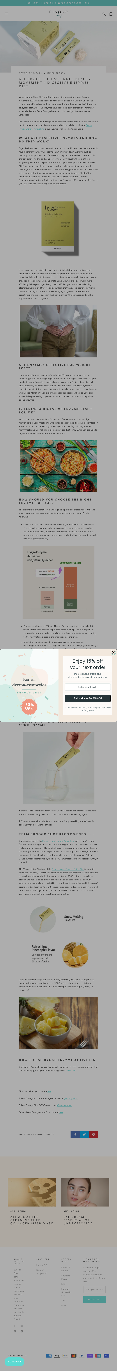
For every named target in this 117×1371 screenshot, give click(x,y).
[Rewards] (14, 1361)
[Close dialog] (113, 652)
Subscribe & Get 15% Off (88, 698)
